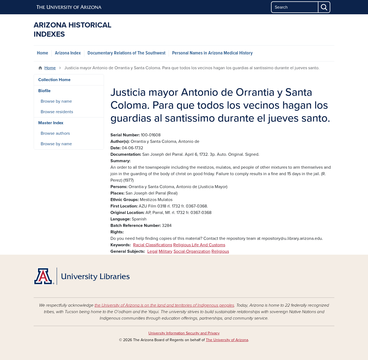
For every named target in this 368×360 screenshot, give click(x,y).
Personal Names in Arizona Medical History (212, 53)
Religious (220, 251)
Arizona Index (68, 53)
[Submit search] (324, 7)
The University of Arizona (227, 340)
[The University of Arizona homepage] (69, 7)
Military (165, 251)
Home (42, 53)
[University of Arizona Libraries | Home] (82, 276)
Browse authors (55, 133)
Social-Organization (191, 251)
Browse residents (57, 112)
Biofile (44, 91)
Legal (152, 251)
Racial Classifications (152, 245)
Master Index (50, 123)
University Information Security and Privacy (184, 333)
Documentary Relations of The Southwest (126, 53)
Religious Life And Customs (199, 245)
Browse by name (56, 101)
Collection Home (54, 79)
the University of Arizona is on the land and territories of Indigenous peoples (164, 305)
